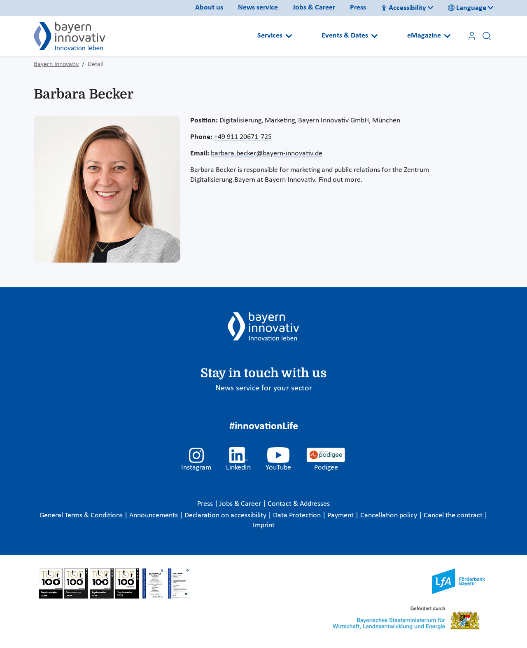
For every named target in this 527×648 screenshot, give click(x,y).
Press (358, 8)
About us (209, 8)
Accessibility (407, 8)
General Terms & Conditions (82, 515)
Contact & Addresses (299, 504)
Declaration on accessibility (226, 515)
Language (471, 8)
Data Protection (297, 515)
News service (258, 8)
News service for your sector (263, 388)
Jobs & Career (314, 8)
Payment (341, 515)
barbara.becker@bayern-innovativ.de (266, 153)
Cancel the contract (454, 515)
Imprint (264, 525)
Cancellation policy (389, 515)
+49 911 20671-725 (243, 137)
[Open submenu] (289, 36)
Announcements (154, 515)
